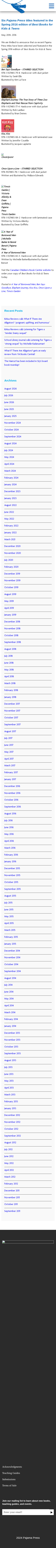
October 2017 (11, 718)
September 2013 (12, 1053)
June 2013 (8, 1074)
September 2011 (12, 1211)
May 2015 (9, 916)
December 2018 (12, 622)
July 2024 (8, 450)
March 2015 (9, 930)
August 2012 (10, 1142)
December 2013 (12, 1033)
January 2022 (10, 533)
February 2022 (11, 526)
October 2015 (11, 882)
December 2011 (11, 1191)
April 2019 (9, 608)
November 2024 (12, 423)
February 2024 (11, 478)
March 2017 (9, 765)
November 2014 (12, 957)
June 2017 (8, 745)
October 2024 (11, 430)
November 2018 (12, 628)
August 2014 (10, 978)
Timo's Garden (13, 291)
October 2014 (11, 964)
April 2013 (9, 1088)
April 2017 (9, 759)
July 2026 (8, 395)
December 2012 (12, 1115)
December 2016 (12, 786)
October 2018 (11, 635)
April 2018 (9, 676)
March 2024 (10, 471)
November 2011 (12, 1197)
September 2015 (12, 889)
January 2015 (10, 944)
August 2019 (10, 594)
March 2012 (9, 1177)
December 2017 (12, 704)
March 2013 (9, 1095)
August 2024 (10, 443)
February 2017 (11, 772)
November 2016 (12, 793)
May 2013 (9, 1081)
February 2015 (11, 937)
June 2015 (8, 910)
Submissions (9, 1479)
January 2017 (10, 779)
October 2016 (11, 800)
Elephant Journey (20, 288)
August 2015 (10, 896)
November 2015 (12, 875)
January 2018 (10, 697)
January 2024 (10, 484)
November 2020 (12, 553)
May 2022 (9, 519)
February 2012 (11, 1184)
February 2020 (11, 567)
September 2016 (12, 807)
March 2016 (10, 848)
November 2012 (12, 1122)
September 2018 (12, 642)
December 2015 (12, 868)
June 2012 (8, 1156)
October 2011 (11, 1204)
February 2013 (11, 1101)
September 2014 (12, 971)
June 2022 (9, 512)
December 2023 (12, 491)
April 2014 (9, 1006)
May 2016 (9, 834)
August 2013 (10, 1060)
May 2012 (9, 1163)
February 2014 (11, 1019)
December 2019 (12, 574)
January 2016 (10, 861)
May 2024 (9, 457)
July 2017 (8, 738)
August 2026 (10, 389)
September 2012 (12, 1136)
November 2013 (12, 1040)
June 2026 (9, 402)
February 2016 (11, 855)
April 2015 (9, 923)
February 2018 (11, 690)
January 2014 (10, 1026)
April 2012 (9, 1170)
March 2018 (10, 683)
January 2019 (10, 615)
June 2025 (9, 409)
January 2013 (10, 1108)
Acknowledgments (12, 1466)
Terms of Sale (9, 1485)
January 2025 (10, 416)
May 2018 (9, 670)
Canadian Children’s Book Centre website (30, 270)
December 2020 (12, 546)
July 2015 (8, 903)
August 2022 (10, 505)
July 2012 (8, 1149)
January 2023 (10, 498)
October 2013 (11, 1047)
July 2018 (8, 656)
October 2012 (11, 1129)
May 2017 (8, 752)
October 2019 (11, 587)
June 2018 (9, 663)
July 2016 (8, 820)
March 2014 (9, 1012)
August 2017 (10, 731)
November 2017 (12, 711)
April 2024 (9, 464)
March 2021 (9, 539)
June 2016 (9, 827)
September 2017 (12, 724)
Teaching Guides (11, 1473)
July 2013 (8, 1067)
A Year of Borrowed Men (23, 284)
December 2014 (12, 951)
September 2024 (12, 437)
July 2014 (8, 985)
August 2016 (10, 814)
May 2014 (9, 999)
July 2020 (8, 560)
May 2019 (9, 601)
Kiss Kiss (33, 288)
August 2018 (10, 649)
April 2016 (9, 841)
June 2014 (8, 992)
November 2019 (12, 580)
